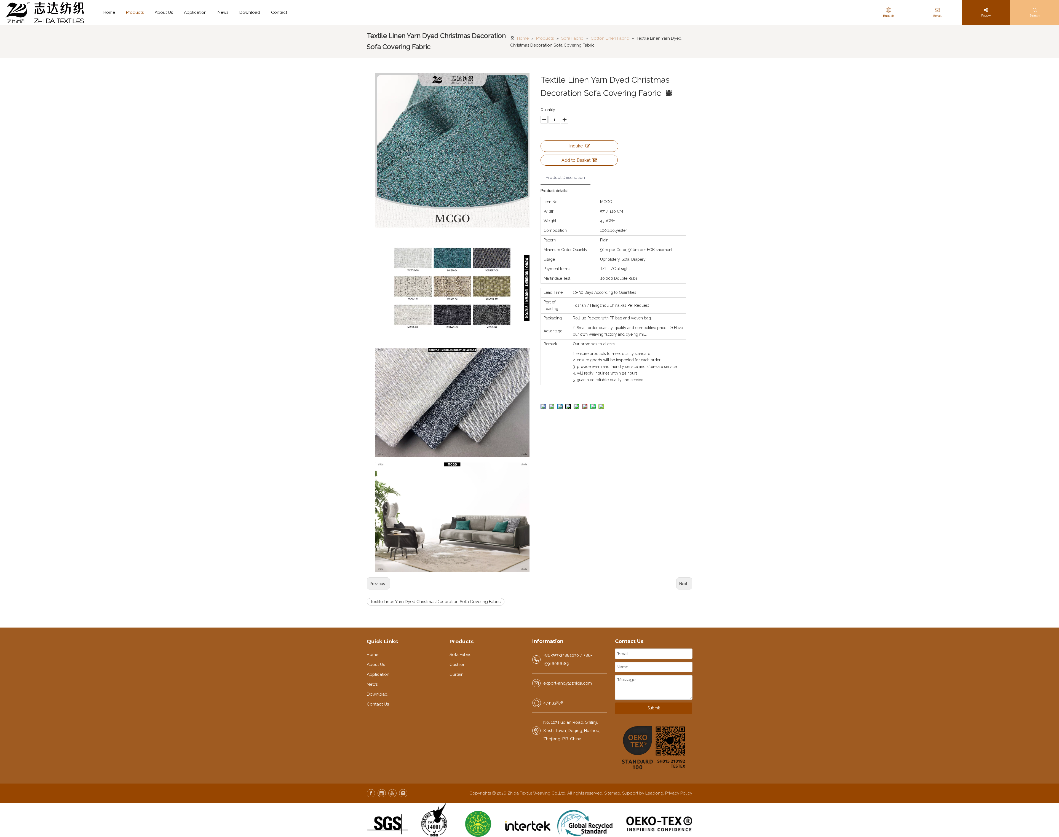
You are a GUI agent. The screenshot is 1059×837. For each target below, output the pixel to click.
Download (249, 12)
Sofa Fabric (461, 654)
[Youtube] (392, 793)
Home (109, 12)
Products (135, 12)
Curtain (457, 674)
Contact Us (378, 704)
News (223, 12)
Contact (279, 12)
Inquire (576, 146)
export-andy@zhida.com (567, 683)
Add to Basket (576, 160)
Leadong (654, 793)
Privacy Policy (678, 793)
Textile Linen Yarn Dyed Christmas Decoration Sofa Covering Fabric (435, 601)
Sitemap (612, 793)
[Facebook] (371, 793)
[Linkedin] (382, 793)
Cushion (458, 664)
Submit (654, 708)
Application (195, 12)
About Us (164, 12)
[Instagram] (403, 793)
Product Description (565, 177)
